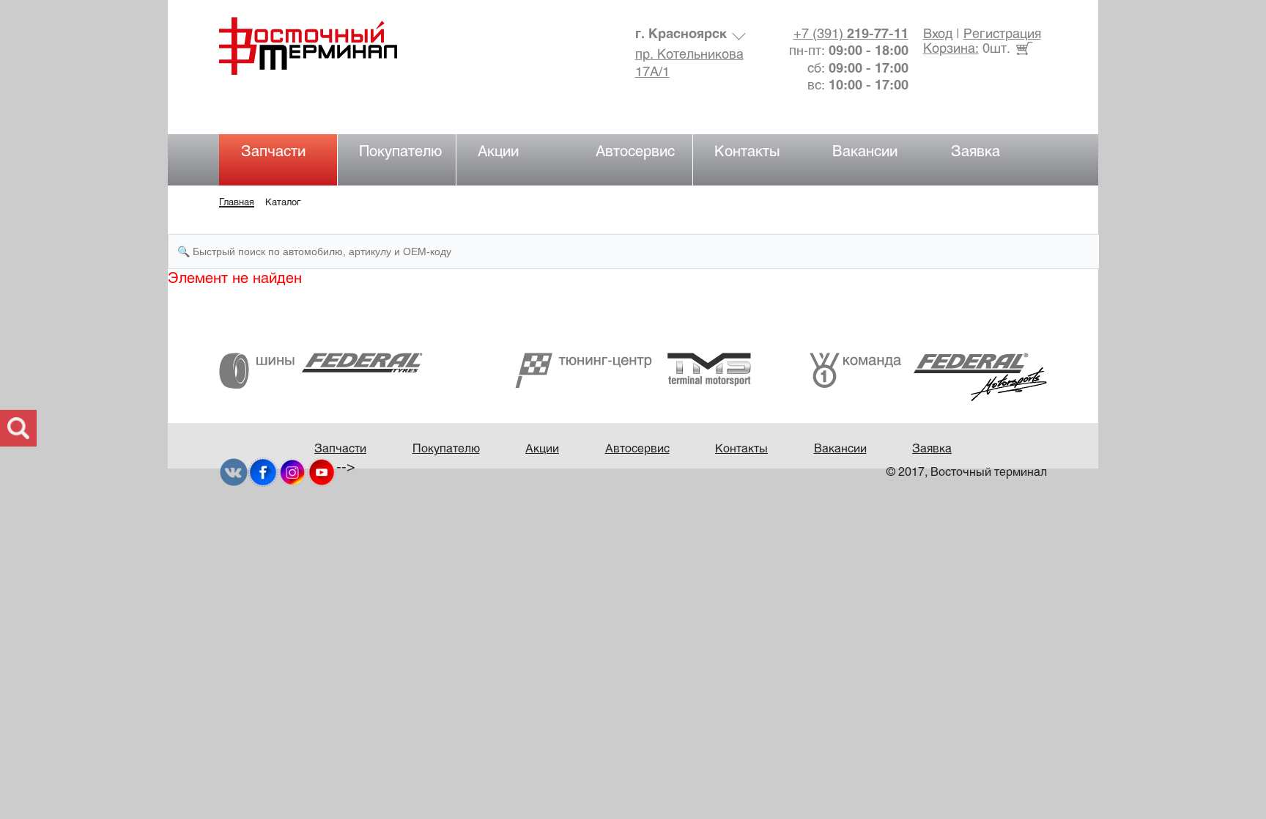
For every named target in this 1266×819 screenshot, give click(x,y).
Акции (498, 152)
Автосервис (635, 152)
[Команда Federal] (928, 376)
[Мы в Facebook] (263, 473)
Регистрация (1002, 35)
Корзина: (951, 49)
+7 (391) (850, 35)
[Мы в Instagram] (292, 473)
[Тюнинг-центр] (633, 370)
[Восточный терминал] (322, 46)
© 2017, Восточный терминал (966, 472)
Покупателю (400, 152)
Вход (937, 35)
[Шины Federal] (321, 371)
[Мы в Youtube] (321, 473)
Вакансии (864, 152)
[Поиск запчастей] (18, 428)
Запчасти (273, 152)
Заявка (975, 152)
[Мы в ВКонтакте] (233, 473)
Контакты (747, 152)
